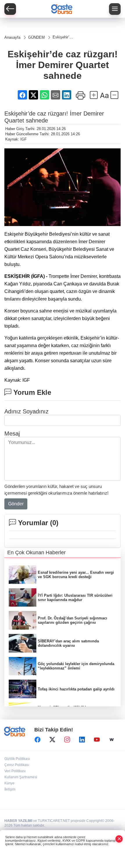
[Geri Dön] (10, 9)
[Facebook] (37, 739)
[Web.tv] (111, 739)
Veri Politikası (15, 771)
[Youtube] (97, 739)
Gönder (16, 503)
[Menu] (115, 9)
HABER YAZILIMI (18, 821)
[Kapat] (119, 839)
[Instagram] (67, 739)
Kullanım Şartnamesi (20, 777)
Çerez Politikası (16, 765)
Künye (9, 783)
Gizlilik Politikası (17, 759)
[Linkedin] (82, 739)
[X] (52, 739)
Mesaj (12, 433)
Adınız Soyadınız (26, 411)
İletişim (9, 789)
